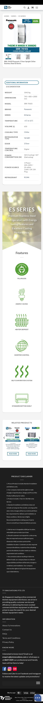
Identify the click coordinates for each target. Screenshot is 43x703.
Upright (27, 138)
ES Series (22, 16)
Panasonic (28, 109)
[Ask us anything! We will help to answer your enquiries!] (37, 697)
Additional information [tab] (17, 83)
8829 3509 (8, 660)
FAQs (4, 634)
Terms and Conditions (11, 638)
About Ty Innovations (11, 625)
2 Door (26, 144)
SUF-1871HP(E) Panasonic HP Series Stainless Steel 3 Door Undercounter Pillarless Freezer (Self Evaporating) (13, 446)
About (16, 697)
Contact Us (7, 629)
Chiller (26, 132)
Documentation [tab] (13, 87)
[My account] (28, 7)
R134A (26, 177)
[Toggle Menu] (38, 683)
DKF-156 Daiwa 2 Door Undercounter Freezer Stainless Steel (31, 446)
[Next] (36, 35)
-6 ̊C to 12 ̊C (28, 121)
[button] (32, 7)
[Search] (24, 7)
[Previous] (8, 35)
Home (6, 16)
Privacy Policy (8, 642)
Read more (13, 454)
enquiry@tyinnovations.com (14, 657)
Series (13, 16)
